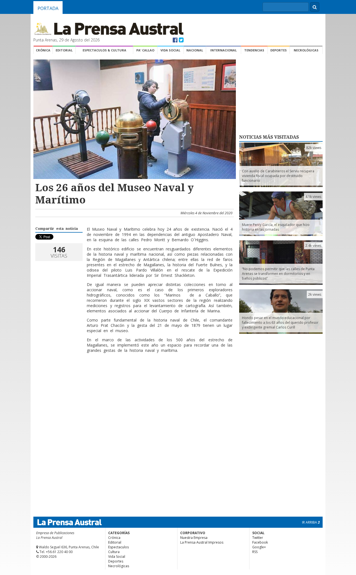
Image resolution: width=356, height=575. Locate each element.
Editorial (64, 50)
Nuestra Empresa (193, 537)
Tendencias (254, 50)
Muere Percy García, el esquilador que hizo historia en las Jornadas (276, 227)
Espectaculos (118, 547)
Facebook (260, 542)
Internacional (223, 50)
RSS (255, 551)
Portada (48, 8)
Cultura (114, 551)
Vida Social (170, 50)
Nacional (194, 50)
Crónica (43, 50)
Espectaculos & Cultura (104, 50)
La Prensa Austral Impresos (201, 542)
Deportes (278, 50)
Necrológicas (306, 50)
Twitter (257, 537)
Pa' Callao (145, 50)
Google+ (259, 547)
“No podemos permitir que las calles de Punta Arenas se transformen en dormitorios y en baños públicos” (278, 274)
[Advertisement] (134, 375)
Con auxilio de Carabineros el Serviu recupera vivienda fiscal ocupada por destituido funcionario (278, 176)
